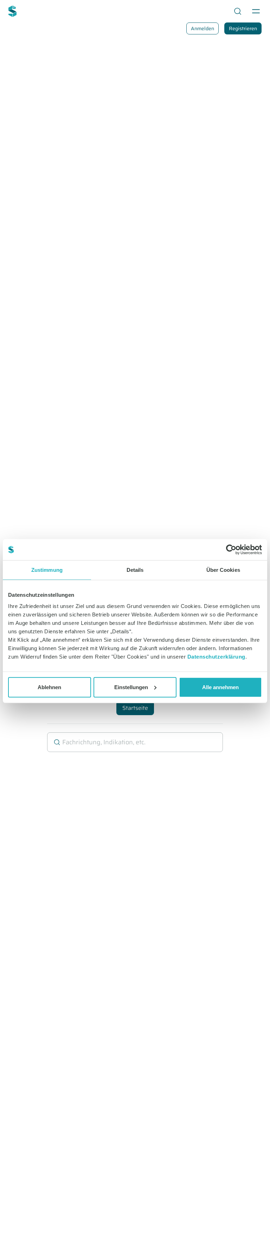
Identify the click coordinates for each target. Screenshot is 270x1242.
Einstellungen (131, 687)
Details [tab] (135, 570)
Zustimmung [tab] (47, 570)
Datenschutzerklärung (216, 656)
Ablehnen (49, 687)
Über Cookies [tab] (223, 570)
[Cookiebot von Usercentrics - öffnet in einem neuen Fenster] (231, 549)
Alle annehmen (220, 687)
